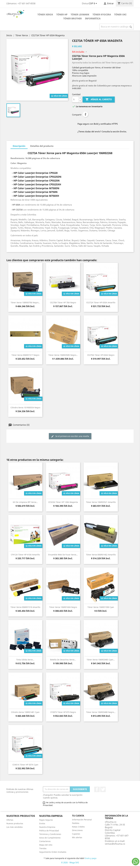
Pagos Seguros (46, 820)
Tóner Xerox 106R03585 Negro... (63, 355)
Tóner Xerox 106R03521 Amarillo (101, 502)
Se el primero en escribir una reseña (72, 436)
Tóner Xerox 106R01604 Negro (63, 607)
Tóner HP (61, 14)
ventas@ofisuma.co (115, 843)
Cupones (76, 834)
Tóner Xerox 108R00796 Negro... (25, 302)
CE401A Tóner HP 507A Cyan (25, 764)
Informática (92, 18)
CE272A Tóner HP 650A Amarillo (100, 302)
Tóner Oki (120, 14)
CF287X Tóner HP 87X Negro (63, 712)
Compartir (85, 114)
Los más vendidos (14, 827)
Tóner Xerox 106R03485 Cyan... (101, 659)
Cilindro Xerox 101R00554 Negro (25, 407)
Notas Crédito (78, 826)
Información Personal (82, 819)
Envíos (42, 823)
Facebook (97, 789)
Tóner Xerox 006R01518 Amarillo (25, 607)
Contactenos (45, 841)
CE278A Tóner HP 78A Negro (63, 302)
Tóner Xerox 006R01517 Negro (25, 355)
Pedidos (75, 823)
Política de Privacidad (49, 830)
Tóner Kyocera (102, 14)
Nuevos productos (14, 823)
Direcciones (77, 830)
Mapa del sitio (45, 845)
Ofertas (9, 820)
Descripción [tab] (19, 146)
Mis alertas (77, 837)
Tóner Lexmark (80, 14)
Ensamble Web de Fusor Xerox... (63, 554)
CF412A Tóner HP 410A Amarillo (25, 554)
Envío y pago (90, 858)
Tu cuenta (78, 815)
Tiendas (42, 848)
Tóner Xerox (45, 14)
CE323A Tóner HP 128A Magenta (63, 502)
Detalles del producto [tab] (41, 146)
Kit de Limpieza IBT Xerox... (25, 502)
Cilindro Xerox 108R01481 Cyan (25, 712)
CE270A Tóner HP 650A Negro (100, 355)
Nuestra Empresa (47, 827)
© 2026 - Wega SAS (70, 862)
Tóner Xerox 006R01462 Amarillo (101, 554)
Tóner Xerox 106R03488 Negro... (101, 712)
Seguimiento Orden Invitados (52, 852)
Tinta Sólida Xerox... (25, 659)
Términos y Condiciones (50, 834)
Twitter (103, 789)
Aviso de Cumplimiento (49, 837)
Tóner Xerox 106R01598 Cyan (101, 607)
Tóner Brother (72, 18)
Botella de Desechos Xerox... (63, 659)
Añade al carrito (98, 99)
